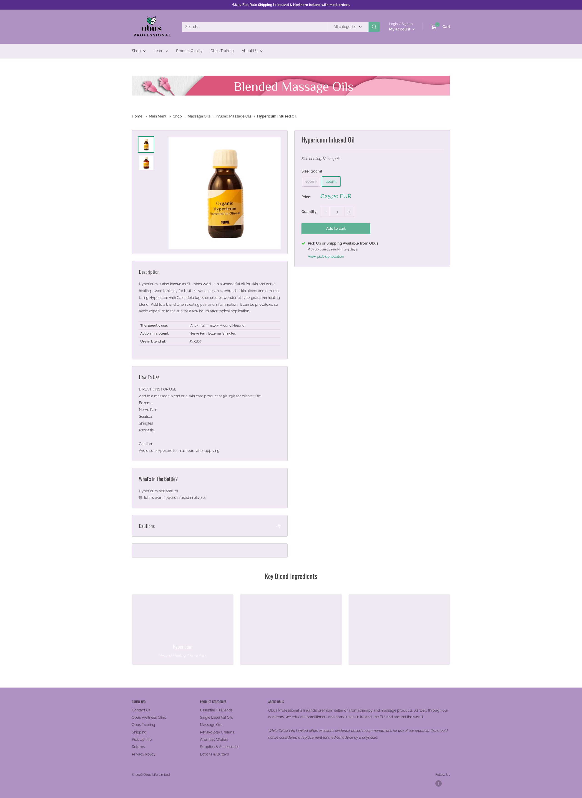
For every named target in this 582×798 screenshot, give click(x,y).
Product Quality (189, 51)
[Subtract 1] (325, 212)
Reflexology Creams (217, 732)
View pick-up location (326, 256)
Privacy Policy (144, 754)
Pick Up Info (142, 739)
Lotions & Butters (214, 754)
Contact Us (141, 710)
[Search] (374, 27)
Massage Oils (199, 116)
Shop (136, 51)
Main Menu (158, 116)
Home (137, 116)
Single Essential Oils (216, 717)
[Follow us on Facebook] (438, 783)
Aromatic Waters (214, 739)
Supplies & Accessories (219, 747)
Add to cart (336, 228)
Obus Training (222, 51)
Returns (138, 747)
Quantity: (309, 212)
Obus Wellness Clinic (149, 717)
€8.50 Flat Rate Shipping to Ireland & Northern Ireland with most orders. (291, 5)
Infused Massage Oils (233, 116)
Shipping (139, 732)
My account (400, 29)
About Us (250, 51)
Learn (158, 51)
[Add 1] (349, 212)
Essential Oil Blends (216, 710)
